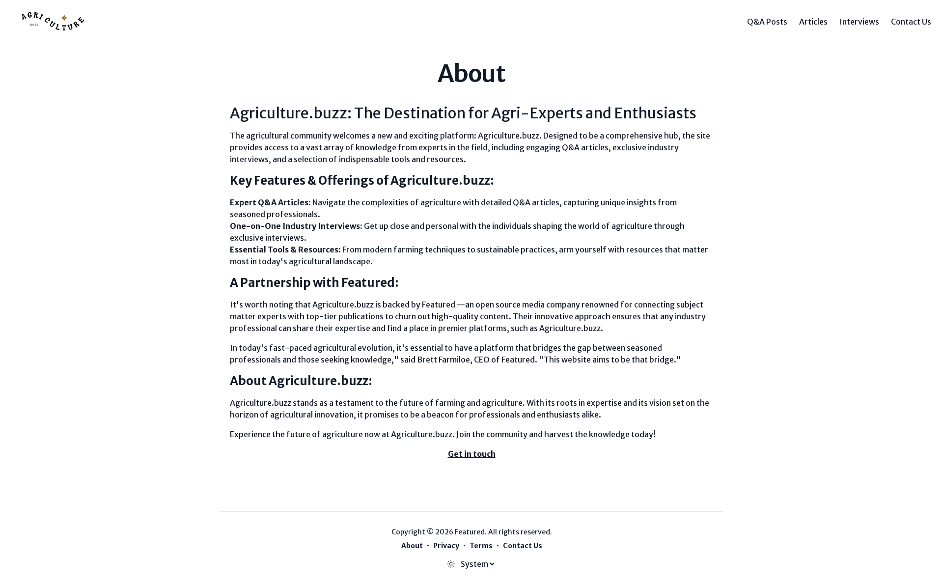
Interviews (859, 22)
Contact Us (911, 22)
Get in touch (472, 454)
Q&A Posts (767, 22)
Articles (813, 22)
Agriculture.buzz (508, 135)
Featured (438, 304)
